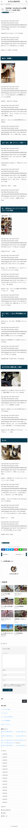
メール (5, 675)
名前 (4, 670)
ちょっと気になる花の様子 (7, 716)
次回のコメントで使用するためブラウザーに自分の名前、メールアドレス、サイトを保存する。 (14, 685)
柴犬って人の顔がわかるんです (8, 740)
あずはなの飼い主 (14, 573)
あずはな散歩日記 (14, 1)
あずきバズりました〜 (6, 724)
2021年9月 (5, 778)
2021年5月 (5, 790)
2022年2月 (5, 763)
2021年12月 (5, 769)
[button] (26, 1)
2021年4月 (5, 793)
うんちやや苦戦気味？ (6, 720)
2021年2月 (5, 799)
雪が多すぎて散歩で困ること (8, 731)
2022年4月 (5, 757)
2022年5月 (5, 754)
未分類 (4, 813)
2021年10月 (5, 775)
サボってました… (5, 713)
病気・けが (5, 816)
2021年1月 (5, 802)
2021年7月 (5, 784)
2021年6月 (5, 787)
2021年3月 (5, 796)
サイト (4, 680)
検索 (2, 698)
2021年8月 (5, 781)
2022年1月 (5, 766)
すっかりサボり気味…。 (6, 709)
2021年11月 (5, 772)
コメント (5, 653)
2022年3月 (5, 760)
